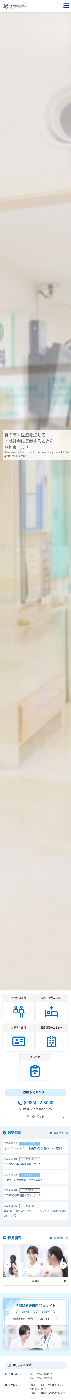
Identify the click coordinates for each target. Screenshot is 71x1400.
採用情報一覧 (61, 1238)
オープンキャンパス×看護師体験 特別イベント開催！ (33, 1148)
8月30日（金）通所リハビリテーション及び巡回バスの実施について (35, 1213)
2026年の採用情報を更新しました (22, 1195)
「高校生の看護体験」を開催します (23, 1180)
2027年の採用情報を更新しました (22, 1164)
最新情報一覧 (61, 1133)
